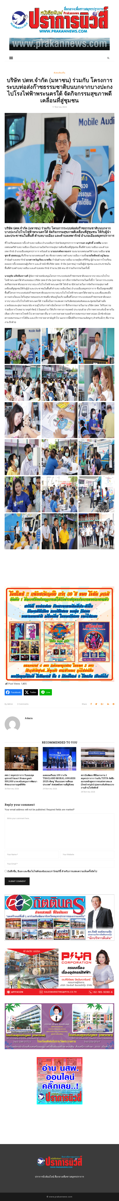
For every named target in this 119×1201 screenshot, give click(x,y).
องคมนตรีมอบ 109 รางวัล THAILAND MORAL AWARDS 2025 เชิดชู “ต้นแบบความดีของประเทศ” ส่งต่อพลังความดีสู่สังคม (59, 780)
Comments (23, 704)
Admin (9, 704)
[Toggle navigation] (11, 58)
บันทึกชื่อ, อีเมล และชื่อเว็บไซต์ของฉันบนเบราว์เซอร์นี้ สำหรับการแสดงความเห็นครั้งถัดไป (52, 871)
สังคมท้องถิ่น (59, 72)
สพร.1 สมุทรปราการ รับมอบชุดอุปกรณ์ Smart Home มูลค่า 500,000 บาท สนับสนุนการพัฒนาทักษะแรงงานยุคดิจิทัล (21, 780)
